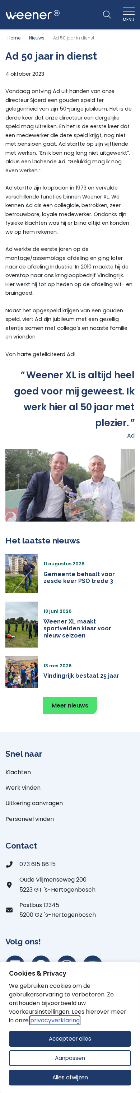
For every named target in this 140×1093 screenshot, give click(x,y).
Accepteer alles (70, 1038)
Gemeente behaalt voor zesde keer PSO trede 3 (79, 577)
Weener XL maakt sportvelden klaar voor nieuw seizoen (77, 628)
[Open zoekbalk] (107, 15)
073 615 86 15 (37, 864)
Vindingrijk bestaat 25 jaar (81, 675)
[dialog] (70, 1027)
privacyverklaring (55, 1020)
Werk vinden (23, 788)
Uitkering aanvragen (34, 803)
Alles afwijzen (70, 1077)
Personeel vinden (29, 819)
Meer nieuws (70, 705)
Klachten (18, 772)
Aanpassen (70, 1058)
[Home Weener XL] (33, 15)
